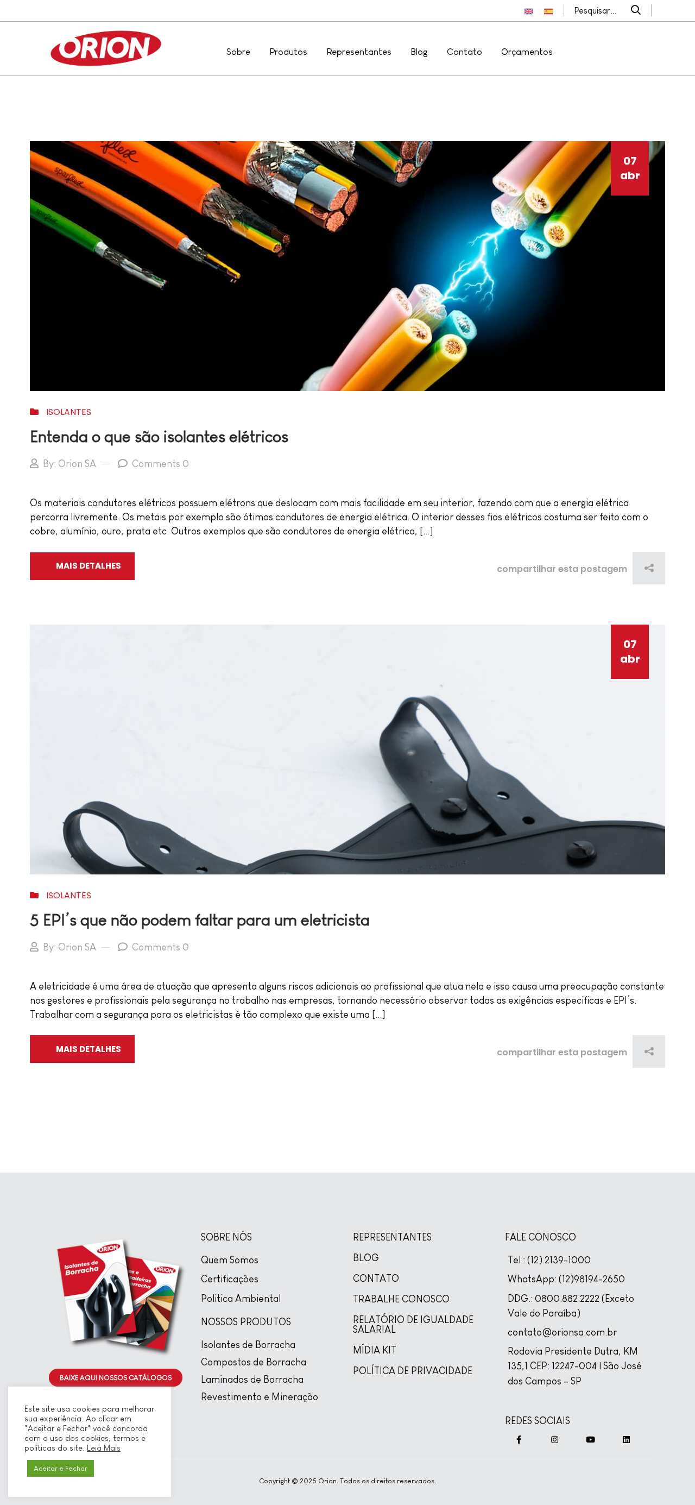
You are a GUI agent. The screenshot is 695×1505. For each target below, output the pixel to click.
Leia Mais (104, 1448)
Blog (419, 52)
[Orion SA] (105, 47)
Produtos (288, 52)
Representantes (358, 52)
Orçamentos (527, 52)
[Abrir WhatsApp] (668, 1477)
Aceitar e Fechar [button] (60, 1468)
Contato (464, 52)
